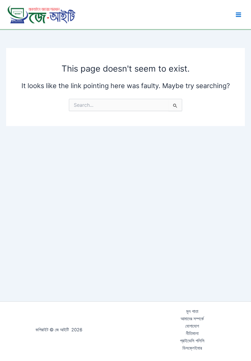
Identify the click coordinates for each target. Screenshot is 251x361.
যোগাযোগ (192, 326)
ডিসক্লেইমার (192, 348)
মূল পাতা (192, 311)
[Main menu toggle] (238, 14)
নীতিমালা (192, 333)
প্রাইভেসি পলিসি (192, 341)
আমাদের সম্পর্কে (192, 319)
